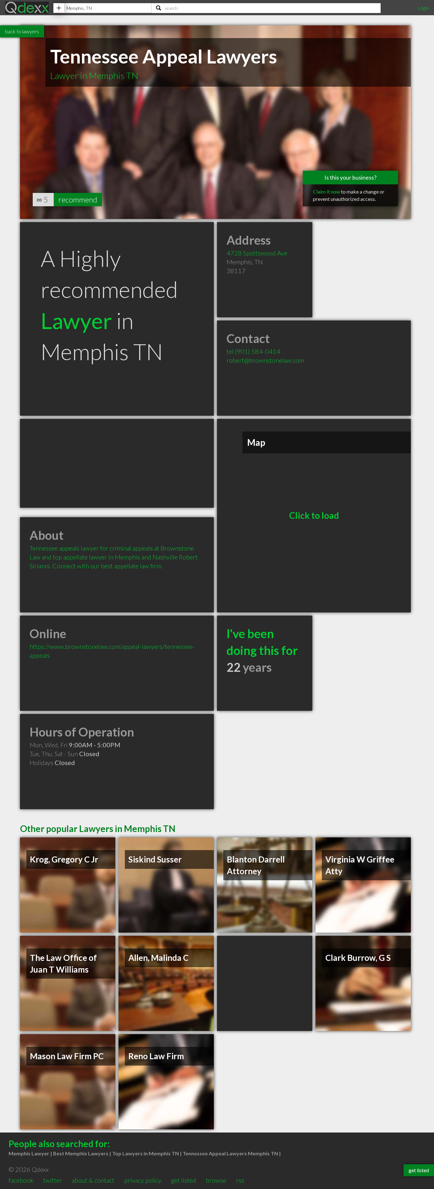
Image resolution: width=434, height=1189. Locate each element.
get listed (183, 1180)
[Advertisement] (117, 463)
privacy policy (142, 1180)
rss (240, 1180)
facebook (21, 1180)
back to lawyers (22, 31)
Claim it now (326, 191)
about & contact (93, 1180)
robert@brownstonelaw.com (265, 360)
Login (423, 8)
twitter (52, 1180)
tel (253, 351)
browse (216, 1180)
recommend (77, 199)
